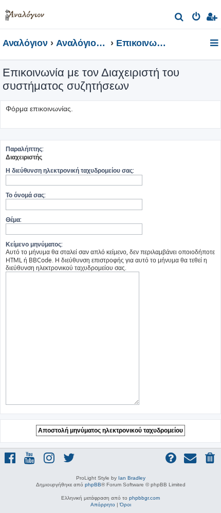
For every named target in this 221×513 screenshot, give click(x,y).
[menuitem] (180, 18)
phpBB (93, 484)
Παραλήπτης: (25, 149)
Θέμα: (14, 219)
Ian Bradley (131, 478)
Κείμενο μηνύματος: (34, 244)
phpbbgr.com (144, 498)
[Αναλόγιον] (24, 13)
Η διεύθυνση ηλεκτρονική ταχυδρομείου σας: (70, 170)
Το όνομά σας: (26, 195)
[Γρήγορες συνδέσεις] (215, 43)
